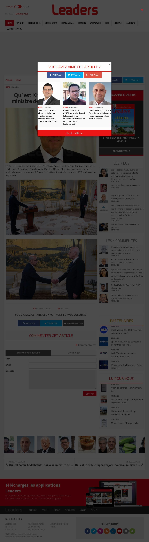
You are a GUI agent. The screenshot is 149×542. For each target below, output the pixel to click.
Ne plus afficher (75, 133)
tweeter (75, 74)
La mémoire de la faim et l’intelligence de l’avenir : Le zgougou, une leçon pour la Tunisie (100, 114)
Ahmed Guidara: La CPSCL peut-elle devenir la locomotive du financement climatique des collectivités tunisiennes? (74, 117)
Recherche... (106, 9)
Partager (56, 74)
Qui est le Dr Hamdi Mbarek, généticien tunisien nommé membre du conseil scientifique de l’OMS (47, 115)
